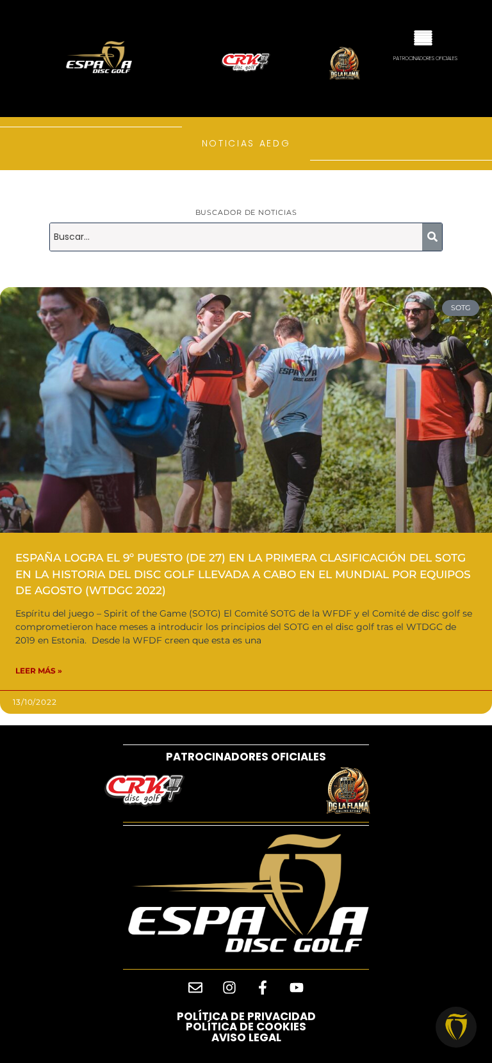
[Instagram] (229, 988)
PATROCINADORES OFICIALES (246, 756)
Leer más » (38, 670)
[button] (423, 36)
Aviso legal (246, 1037)
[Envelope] (195, 988)
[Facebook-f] (263, 988)
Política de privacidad (246, 1016)
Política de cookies (246, 1026)
